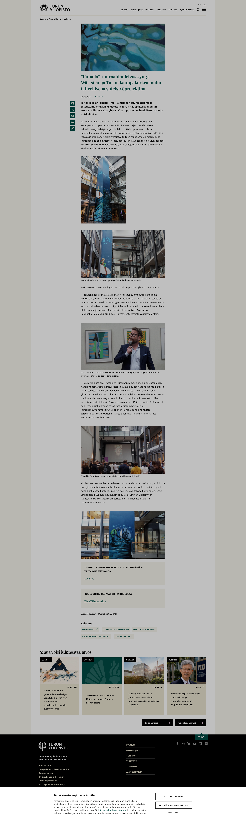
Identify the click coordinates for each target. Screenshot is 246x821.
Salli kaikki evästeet (173, 796)
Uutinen (67, 19)
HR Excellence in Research (51, 777)
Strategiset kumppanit (144, 629)
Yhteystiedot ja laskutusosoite (53, 769)
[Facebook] (72, 103)
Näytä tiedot (173, 812)
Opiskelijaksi (137, 10)
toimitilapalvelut (124, 636)
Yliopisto (172, 10)
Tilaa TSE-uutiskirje (95, 601)
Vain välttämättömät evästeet (174, 805)
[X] (72, 109)
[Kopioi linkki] (72, 128)
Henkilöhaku (44, 765)
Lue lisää (89, 578)
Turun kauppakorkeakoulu (96, 636)
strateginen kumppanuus (115, 629)
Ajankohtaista (187, 10)
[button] (204, 9)
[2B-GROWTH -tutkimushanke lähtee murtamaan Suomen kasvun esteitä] (102, 686)
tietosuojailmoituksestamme (112, 810)
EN (199, 4)
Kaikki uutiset (151, 723)
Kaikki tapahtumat (187, 723)
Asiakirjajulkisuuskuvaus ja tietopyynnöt (51, 786)
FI (204, 4)
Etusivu (124, 10)
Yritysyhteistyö (90, 629)
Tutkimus (149, 10)
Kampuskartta (45, 773)
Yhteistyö (161, 10)
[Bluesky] (72, 116)
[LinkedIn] (72, 122)
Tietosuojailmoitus (47, 780)
